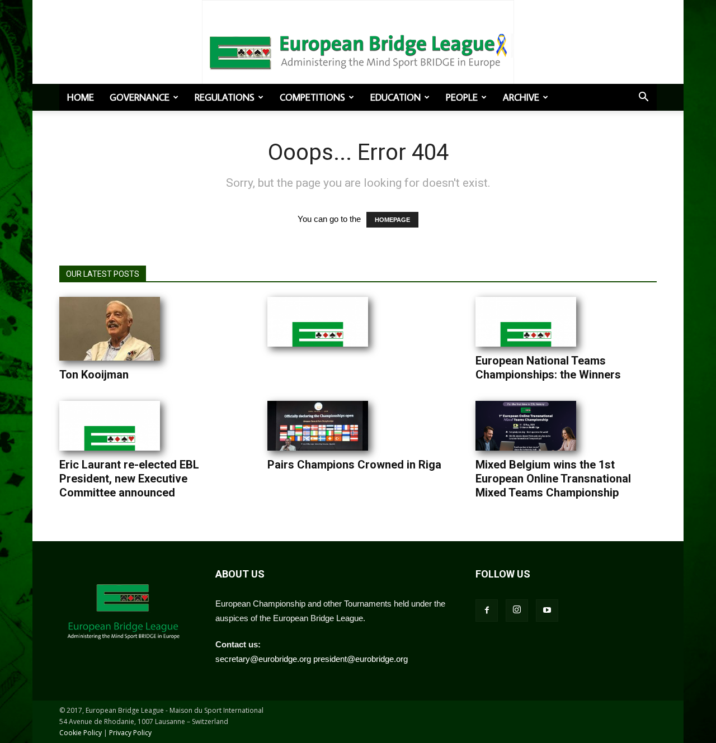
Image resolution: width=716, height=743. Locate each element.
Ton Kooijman (94, 374)
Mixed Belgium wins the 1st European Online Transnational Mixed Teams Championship (553, 478)
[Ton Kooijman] (109, 329)
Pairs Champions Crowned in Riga (354, 464)
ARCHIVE (521, 97)
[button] (643, 97)
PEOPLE (462, 97)
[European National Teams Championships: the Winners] (525, 322)
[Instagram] (517, 610)
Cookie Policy (80, 732)
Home (80, 97)
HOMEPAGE (392, 219)
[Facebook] (486, 610)
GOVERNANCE (139, 97)
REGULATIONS (225, 97)
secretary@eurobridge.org (263, 659)
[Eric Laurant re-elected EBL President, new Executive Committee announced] (109, 426)
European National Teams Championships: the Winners (548, 367)
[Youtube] (547, 610)
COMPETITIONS (312, 97)
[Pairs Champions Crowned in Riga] (317, 426)
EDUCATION (395, 97)
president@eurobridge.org (360, 659)
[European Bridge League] (358, 50)
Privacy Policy (130, 732)
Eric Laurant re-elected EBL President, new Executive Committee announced (129, 478)
